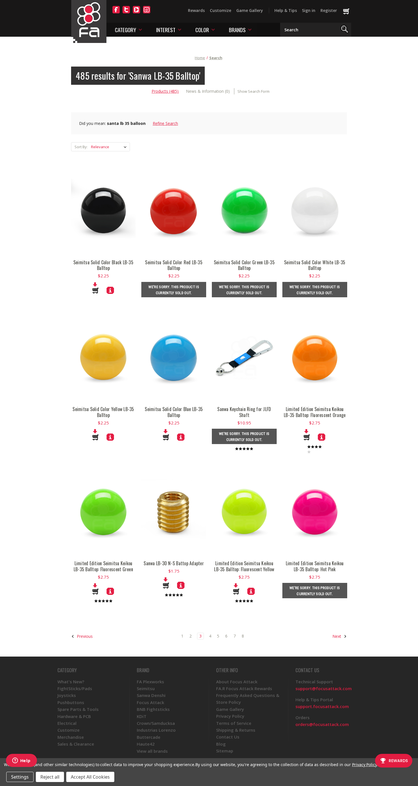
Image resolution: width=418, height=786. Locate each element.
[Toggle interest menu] (179, 29)
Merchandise (70, 737)
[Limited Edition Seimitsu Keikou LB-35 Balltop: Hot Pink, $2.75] (314, 511)
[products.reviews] (244, 448)
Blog (221, 744)
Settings (20, 777)
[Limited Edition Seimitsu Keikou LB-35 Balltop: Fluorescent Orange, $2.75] (314, 357)
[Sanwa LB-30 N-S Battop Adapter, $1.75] (173, 511)
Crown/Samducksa (156, 723)
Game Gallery (249, 10)
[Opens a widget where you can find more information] (21, 761)
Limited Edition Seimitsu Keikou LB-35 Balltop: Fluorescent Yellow (244, 566)
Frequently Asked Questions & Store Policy (247, 698)
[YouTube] (136, 13)
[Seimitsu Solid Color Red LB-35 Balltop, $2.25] (173, 210)
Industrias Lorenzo (156, 730)
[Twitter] (126, 13)
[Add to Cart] (95, 288)
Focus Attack (150, 702)
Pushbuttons (70, 702)
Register (328, 10)
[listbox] (110, 147)
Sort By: (81, 146)
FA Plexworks (150, 681)
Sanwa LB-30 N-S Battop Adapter (174, 563)
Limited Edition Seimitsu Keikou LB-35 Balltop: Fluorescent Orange (314, 412)
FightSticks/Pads (74, 688)
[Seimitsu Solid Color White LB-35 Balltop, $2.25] (314, 210)
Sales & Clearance (75, 744)
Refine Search (165, 123)
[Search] (344, 30)
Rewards (196, 10)
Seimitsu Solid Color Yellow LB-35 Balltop (103, 412)
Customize (220, 10)
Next (337, 636)
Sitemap (224, 751)
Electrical (66, 723)
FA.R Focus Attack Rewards (244, 688)
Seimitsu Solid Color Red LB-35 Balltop (173, 265)
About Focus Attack (236, 681)
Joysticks (66, 695)
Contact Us (227, 737)
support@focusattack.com (323, 688)
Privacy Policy (230, 716)
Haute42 (146, 744)
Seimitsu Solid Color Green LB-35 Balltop (244, 265)
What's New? (70, 681)
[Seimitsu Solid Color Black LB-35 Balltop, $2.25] (103, 210)
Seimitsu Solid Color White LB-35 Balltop (314, 265)
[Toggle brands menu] (250, 29)
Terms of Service (233, 723)
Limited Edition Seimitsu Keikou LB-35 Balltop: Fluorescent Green (103, 566)
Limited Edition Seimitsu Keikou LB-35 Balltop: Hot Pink (315, 566)
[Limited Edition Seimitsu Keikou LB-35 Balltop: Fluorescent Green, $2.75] (103, 511)
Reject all (49, 777)
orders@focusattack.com (322, 724)
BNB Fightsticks (153, 709)
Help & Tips (285, 10)
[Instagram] (146, 13)
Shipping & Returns (235, 730)
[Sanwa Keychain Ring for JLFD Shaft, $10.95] (244, 357)
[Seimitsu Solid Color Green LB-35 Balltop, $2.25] (244, 210)
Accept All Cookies (90, 777)
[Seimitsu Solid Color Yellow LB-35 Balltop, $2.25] (103, 357)
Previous (84, 636)
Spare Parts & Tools (78, 709)
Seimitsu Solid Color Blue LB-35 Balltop (174, 412)
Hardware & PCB (74, 716)
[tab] (165, 91)
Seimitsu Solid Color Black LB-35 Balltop (103, 265)
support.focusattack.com (322, 706)
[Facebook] (116, 13)
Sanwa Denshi (151, 695)
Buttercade (148, 737)
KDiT (141, 716)
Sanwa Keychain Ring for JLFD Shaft (244, 412)
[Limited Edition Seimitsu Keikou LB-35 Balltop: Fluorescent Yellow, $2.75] (244, 511)
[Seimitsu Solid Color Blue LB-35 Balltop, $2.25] (173, 357)
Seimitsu (146, 688)
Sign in (308, 10)
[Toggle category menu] (140, 29)
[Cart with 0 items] (348, 11)
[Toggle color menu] (213, 29)
